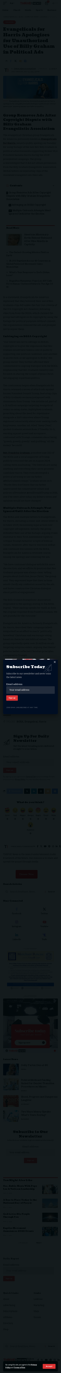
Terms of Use (19, 1368)
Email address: (14, 684)
